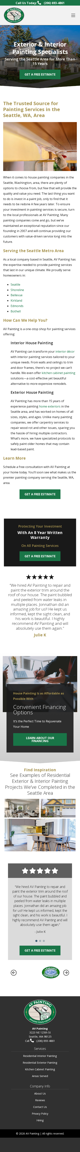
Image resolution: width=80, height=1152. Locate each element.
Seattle (15, 284)
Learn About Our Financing (40, 739)
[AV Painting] (14, 15)
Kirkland (16, 300)
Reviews (40, 1100)
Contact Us (40, 1107)
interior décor (65, 351)
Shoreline (17, 290)
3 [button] (44, 941)
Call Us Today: (40, 3)
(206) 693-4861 (45, 1041)
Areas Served (40, 1076)
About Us (40, 1093)
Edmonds (17, 306)
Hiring (40, 1120)
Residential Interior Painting (40, 1056)
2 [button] (40, 941)
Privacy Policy (40, 1113)
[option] (40, 910)
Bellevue (17, 295)
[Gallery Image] (21, 808)
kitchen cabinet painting (58, 373)
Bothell (16, 311)
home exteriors (49, 406)
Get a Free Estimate (40, 494)
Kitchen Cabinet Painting (40, 1069)
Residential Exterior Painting (40, 1062)
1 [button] (36, 941)
